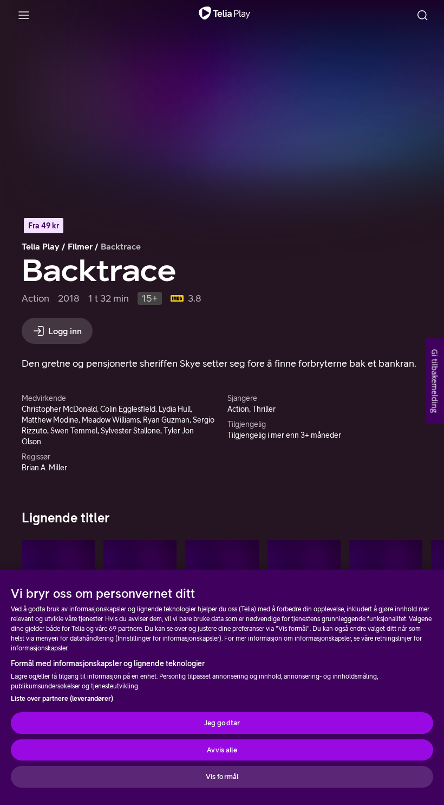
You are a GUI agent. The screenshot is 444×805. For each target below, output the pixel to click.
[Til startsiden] (224, 15)
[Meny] (23, 15)
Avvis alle (222, 750)
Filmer (80, 246)
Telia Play (41, 246)
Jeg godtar (222, 723)
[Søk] (422, 15)
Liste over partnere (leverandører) (62, 698)
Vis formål (222, 776)
